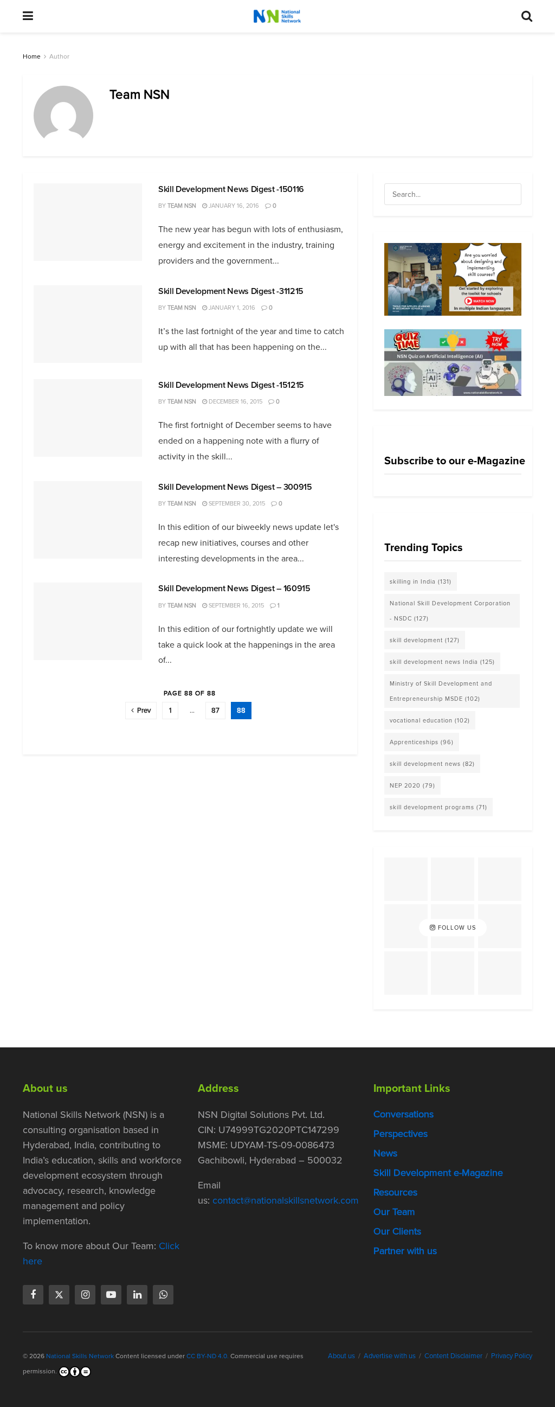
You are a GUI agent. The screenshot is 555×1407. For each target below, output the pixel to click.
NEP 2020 (412, 785)
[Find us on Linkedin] (137, 1294)
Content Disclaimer (453, 1356)
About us (341, 1356)
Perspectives (400, 1134)
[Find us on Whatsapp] (163, 1294)
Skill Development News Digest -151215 (231, 385)
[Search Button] (526, 16)
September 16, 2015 (235, 605)
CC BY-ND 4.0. (207, 1356)
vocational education (430, 720)
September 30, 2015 (236, 503)
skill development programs (438, 807)
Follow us (456, 927)
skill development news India (442, 661)
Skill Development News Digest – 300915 (235, 487)
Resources (395, 1192)
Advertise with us (390, 1356)
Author (59, 56)
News (385, 1153)
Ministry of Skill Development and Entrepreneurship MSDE (441, 691)
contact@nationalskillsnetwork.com (285, 1200)
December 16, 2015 (234, 401)
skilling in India (420, 581)
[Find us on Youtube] (111, 1294)
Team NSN (181, 205)
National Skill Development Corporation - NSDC (450, 611)
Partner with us (405, 1251)
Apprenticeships (422, 742)
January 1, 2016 (231, 307)
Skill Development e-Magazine (438, 1173)
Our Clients (397, 1231)
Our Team (394, 1212)
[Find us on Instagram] (85, 1294)
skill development (425, 640)
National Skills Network (80, 1356)
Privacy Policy (511, 1356)
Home (32, 56)
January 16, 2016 (233, 205)
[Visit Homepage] (277, 16)
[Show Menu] (28, 16)
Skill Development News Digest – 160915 (234, 588)
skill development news (432, 763)
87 (215, 710)
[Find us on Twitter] (59, 1294)
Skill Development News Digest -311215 (231, 291)
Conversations (403, 1114)
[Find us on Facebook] (33, 1294)
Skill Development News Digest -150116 (231, 189)
